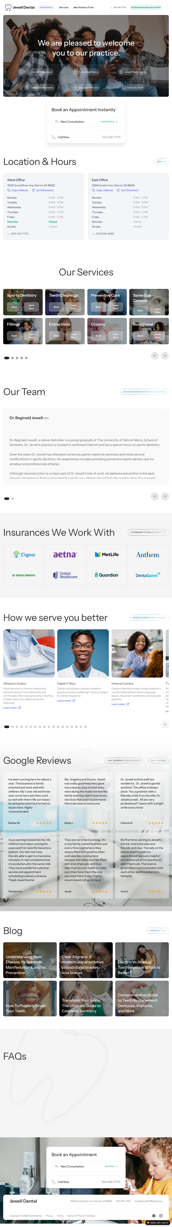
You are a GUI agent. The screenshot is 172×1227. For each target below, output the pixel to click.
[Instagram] (160, 1215)
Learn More (31, 307)
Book (14, 307)
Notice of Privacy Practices (81, 1215)
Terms (60, 1215)
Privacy (49, 1215)
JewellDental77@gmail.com (148, 1201)
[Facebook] (154, 1215)
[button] (155, 355)
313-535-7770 (111, 137)
